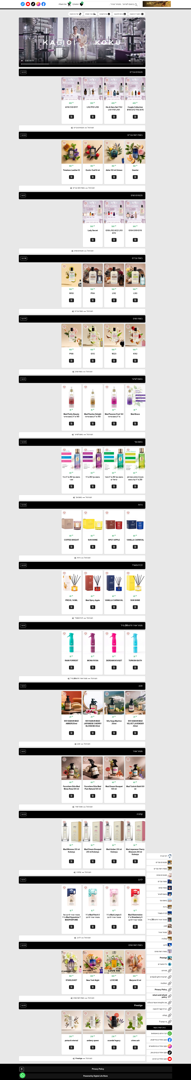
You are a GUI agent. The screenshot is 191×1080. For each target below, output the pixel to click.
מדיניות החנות (75, 14)
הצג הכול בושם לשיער (82, 434)
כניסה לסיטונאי (120, 14)
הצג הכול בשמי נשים (82, 371)
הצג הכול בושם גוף (82, 497)
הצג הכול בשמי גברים (82, 311)
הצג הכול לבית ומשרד (82, 618)
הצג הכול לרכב (82, 937)
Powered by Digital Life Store (95, 1076)
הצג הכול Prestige (82, 1058)
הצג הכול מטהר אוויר (82, 807)
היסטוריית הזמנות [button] (137, 14)
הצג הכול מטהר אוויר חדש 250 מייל (82, 678)
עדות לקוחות (105, 14)
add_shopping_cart (135, 116)
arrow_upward (21, 1069)
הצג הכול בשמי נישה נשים (82, 998)
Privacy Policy (98, 1069)
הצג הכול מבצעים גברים (82, 127)
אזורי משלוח (90, 14)
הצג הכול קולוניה (82, 872)
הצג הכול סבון (82, 744)
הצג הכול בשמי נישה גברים (82, 188)
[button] (78, 4)
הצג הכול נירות (82, 557)
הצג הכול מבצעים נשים (82, 251)
